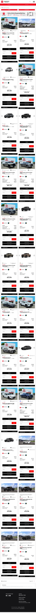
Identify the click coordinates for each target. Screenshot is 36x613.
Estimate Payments (9, 56)
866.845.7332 (14, 61)
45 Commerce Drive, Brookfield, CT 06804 (24, 602)
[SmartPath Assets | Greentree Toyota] (18, 14)
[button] (17, 23)
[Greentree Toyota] (7, 1)
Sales (9, 4)
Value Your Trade (9, 58)
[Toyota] (2, 2)
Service (27, 4)
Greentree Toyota (4, 61)
